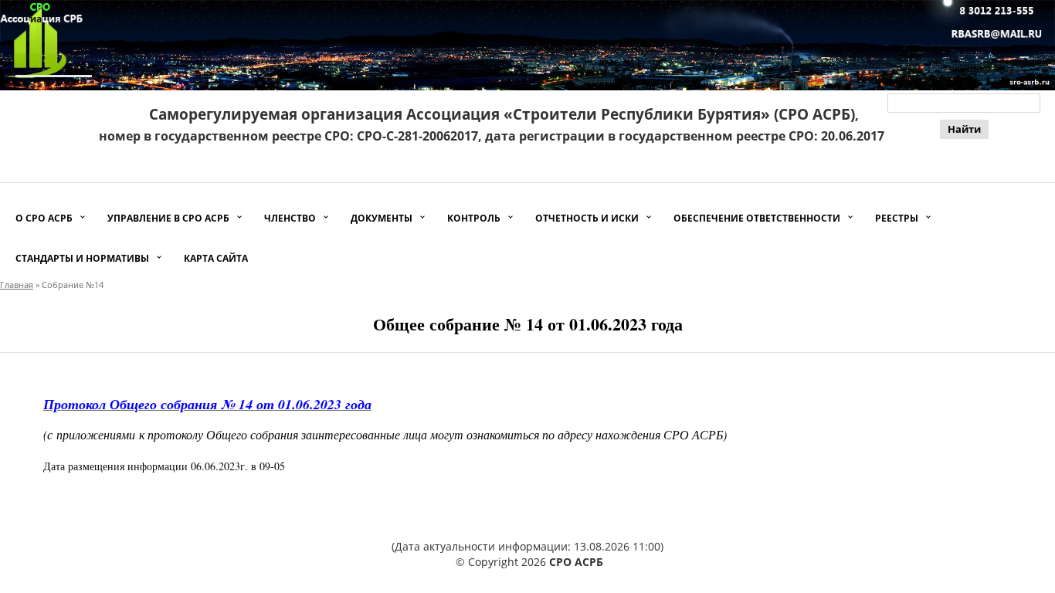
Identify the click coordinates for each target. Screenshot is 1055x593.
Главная (16, 284)
